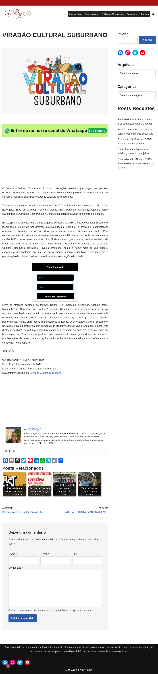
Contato (145, 14)
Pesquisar (123, 33)
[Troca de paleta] (3, 2)
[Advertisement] (55, 163)
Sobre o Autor (91, 14)
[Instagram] (5, 451)
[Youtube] (142, 52)
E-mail (44, 554)
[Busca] (153, 14)
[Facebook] (9, 451)
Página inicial (75, 14)
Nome (12, 554)
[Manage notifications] (8, 666)
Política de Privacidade (113, 14)
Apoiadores (132, 14)
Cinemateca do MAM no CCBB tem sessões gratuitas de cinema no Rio (135, 163)
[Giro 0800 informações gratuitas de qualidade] (17, 14)
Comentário (15, 567)
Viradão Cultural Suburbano (46, 373)
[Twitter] (14, 451)
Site (75, 554)
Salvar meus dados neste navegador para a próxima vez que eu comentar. (51, 610)
